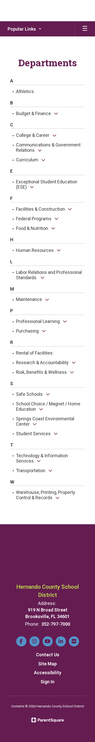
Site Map (47, 663)
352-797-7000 (55, 624)
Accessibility (47, 672)
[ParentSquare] (47, 720)
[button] (25, 28)
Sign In (47, 681)
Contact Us (47, 654)
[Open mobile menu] (85, 28)
